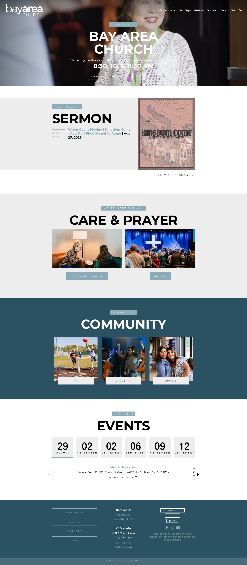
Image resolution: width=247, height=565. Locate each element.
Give (233, 10)
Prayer (160, 276)
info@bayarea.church (124, 547)
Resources (212, 10)
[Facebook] (167, 528)
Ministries (199, 10)
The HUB (173, 516)
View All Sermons (174, 175)
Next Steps (185, 10)
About (173, 10)
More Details (121, 478)
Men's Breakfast (123, 467)
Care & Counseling (87, 276)
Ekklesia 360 (136, 561)
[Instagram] (172, 528)
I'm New (163, 10)
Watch (55, 133)
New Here (74, 512)
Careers (74, 531)
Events (224, 10)
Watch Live (147, 76)
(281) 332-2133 (123, 543)
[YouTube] (178, 528)
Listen (55, 137)
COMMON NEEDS (172, 511)
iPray (172, 521)
